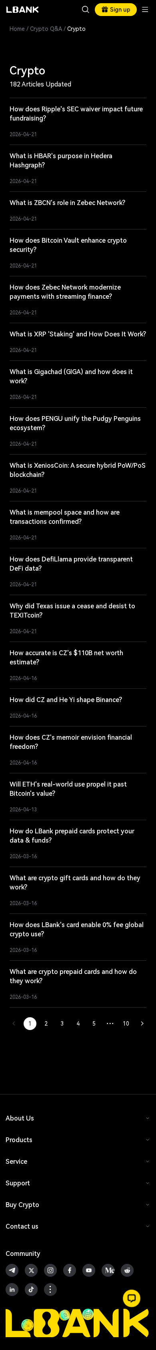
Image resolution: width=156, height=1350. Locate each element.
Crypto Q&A (46, 29)
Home (17, 29)
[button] (131, 1298)
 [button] (85, 9)
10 (126, 1023)
